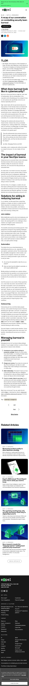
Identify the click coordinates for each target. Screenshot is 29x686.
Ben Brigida (5, 29)
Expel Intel (17, 627)
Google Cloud (18, 643)
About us (3, 621)
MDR (2, 321)
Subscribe (5, 26)
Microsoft (17, 648)
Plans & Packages (19, 600)
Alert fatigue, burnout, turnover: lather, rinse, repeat (14, 660)
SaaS (2, 652)
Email (2, 644)
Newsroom (4, 629)
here (6, 392)
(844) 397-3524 (5, 587)
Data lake (3, 642)
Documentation (19, 629)
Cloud (2, 639)
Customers (18, 598)
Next (19, 408)
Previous (10, 404)
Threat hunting (4, 614)
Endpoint (3, 646)
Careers (3, 627)
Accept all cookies (14, 683)
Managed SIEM (5, 610)
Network (3, 650)
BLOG (2, 15)
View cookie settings (14, 679)
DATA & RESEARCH (13, 15)
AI (1, 637)
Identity (3, 648)
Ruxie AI (17, 608)
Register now (5, 5)
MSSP (17, 321)
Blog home (14, 414)
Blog (16, 621)
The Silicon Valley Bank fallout (8, 666)
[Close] (27, 670)
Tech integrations (5, 600)
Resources (3, 631)
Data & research (8, 446)
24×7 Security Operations (21, 606)
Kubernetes (18, 645)
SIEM (22, 321)
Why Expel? (4, 598)
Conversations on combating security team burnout (14, 663)
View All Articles (14, 561)
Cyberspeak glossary (20, 625)
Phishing (3, 612)
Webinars (17, 623)
